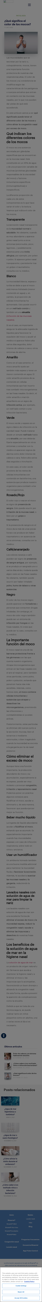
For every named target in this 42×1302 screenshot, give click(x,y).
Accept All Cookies (21, 1298)
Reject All (21, 1292)
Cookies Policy (29, 1281)
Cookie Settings (21, 1286)
